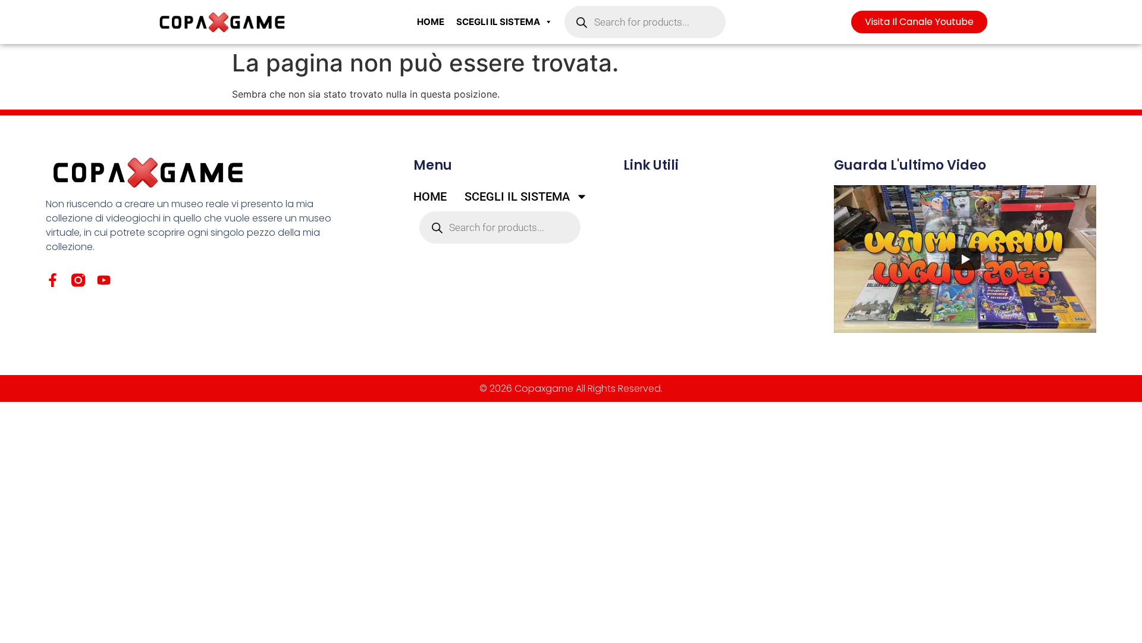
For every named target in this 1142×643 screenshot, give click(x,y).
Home (430, 21)
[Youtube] (104, 280)
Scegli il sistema (498, 21)
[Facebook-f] (52, 280)
